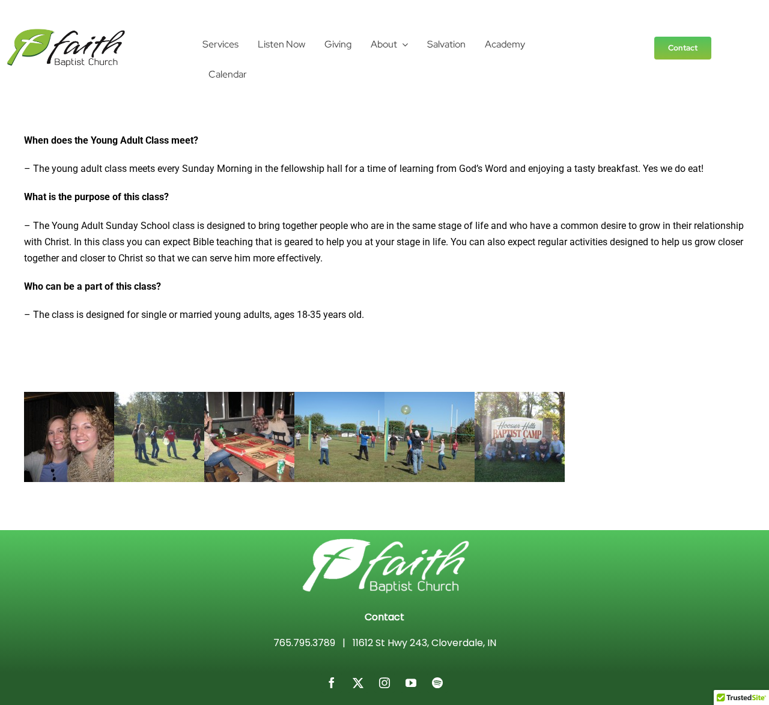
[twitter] (358, 683)
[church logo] (66, 32)
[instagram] (384, 683)
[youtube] (411, 683)
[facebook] (331, 683)
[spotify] (437, 683)
